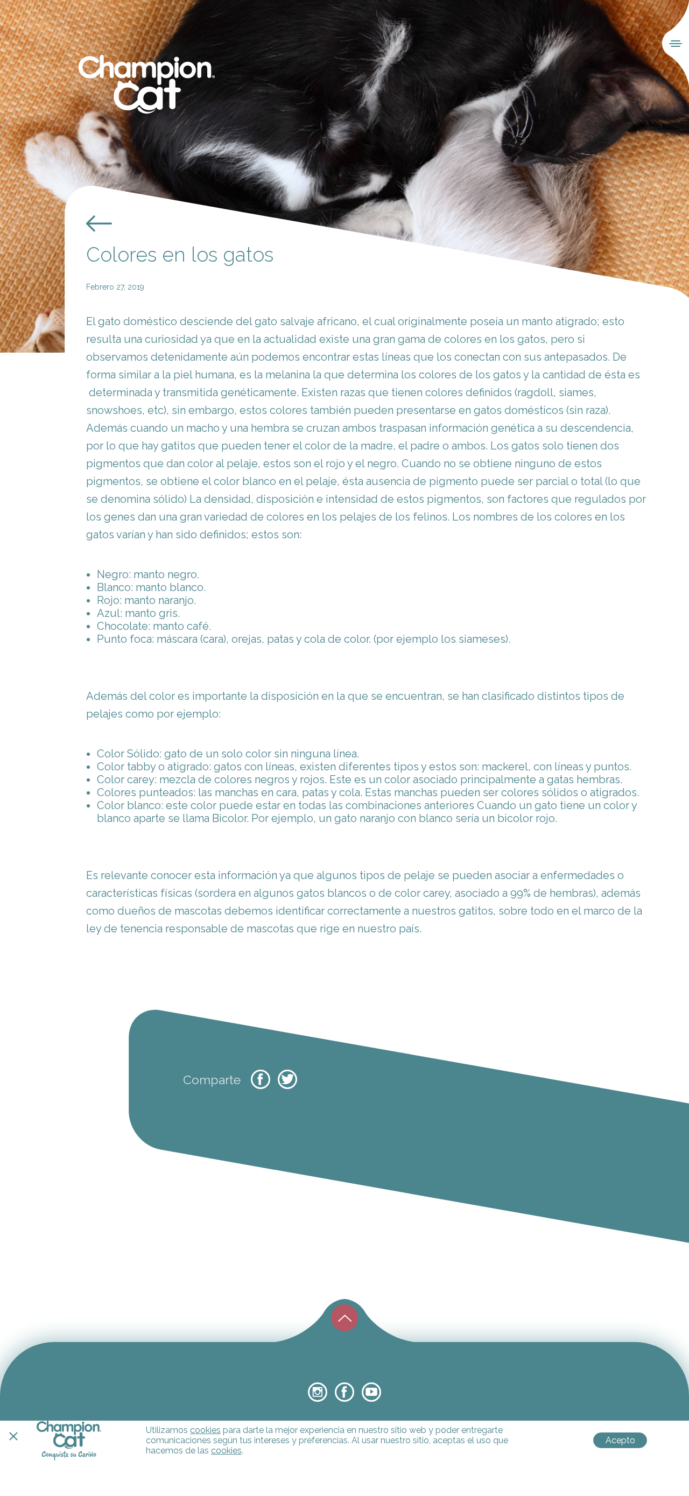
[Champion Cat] (146, 85)
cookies (205, 1430)
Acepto (620, 1440)
